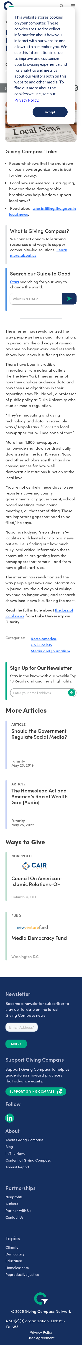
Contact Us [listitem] (14, 1217)
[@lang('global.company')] (9, 5)
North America (43, 638)
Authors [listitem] (11, 1203)
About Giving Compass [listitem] (24, 1139)
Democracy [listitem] (15, 1254)
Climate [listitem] (11, 1247)
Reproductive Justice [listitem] (22, 1274)
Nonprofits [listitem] (14, 1196)
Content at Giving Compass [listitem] (28, 1160)
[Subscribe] (71, 692)
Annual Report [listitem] (17, 1167)
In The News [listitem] (15, 1153)
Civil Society (41, 644)
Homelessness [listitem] (17, 1267)
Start (14, 281)
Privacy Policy (41, 1332)
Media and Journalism (50, 650)
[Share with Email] (75, 88)
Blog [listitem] (9, 1146)
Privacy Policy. (26, 100)
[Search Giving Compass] (61, 6)
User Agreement (41, 1337)
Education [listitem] (13, 1260)
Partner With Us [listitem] (18, 1210)
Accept (50, 112)
